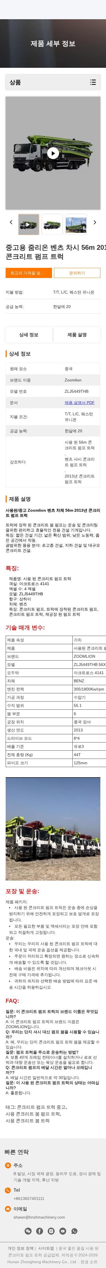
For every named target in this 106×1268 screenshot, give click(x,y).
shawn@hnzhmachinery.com (39, 1217)
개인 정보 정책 (21, 1248)
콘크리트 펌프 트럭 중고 (41, 1107)
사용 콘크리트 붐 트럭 (28, 1120)
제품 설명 (77, 334)
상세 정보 (28, 334)
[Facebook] (40, 1232)
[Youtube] (63, 1232)
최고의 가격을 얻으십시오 (33, 273)
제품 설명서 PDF (80, 402)
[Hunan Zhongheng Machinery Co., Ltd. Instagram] (51, 1232)
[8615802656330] (74, 1232)
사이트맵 (46, 1248)
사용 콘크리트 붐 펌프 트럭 (33, 1113)
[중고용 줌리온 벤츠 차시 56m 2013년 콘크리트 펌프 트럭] (53, 153)
